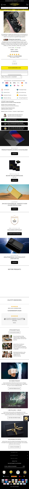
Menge (14, 61)
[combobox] (14, 8)
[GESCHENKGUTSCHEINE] (14, 429)
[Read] (14, 166)
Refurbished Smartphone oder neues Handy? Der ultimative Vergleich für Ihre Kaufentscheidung (19, 354)
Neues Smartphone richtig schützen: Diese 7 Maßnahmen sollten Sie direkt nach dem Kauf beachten (19, 338)
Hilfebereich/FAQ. (18, 385)
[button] (14, 71)
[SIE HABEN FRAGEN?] (14, 371)
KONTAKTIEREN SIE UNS (14, 388)
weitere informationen (14, 417)
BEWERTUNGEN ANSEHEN (15, 233)
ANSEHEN (14, 153)
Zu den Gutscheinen (14, 447)
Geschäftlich (14, 455)
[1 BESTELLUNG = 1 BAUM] (14, 400)
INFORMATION (14, 452)
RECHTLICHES (14, 458)
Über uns (14, 180)
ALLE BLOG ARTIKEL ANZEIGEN (15, 332)
